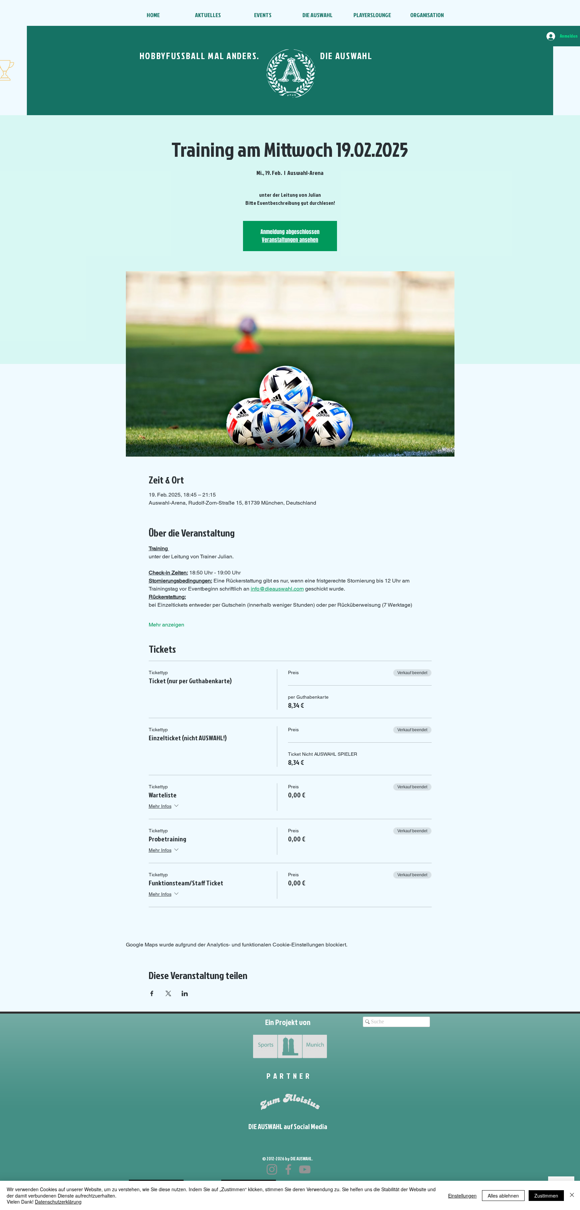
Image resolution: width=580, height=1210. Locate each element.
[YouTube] (305, 1169)
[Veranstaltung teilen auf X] (168, 993)
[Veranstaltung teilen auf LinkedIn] (185, 993)
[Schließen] (572, 1195)
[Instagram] (272, 1169)
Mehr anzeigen (166, 624)
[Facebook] (288, 1169)
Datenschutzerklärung (58, 1201)
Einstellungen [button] (462, 1195)
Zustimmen (546, 1195)
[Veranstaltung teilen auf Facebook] (152, 993)
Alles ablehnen (503, 1195)
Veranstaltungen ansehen (290, 240)
